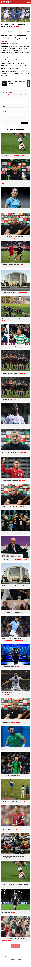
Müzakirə (5, 98)
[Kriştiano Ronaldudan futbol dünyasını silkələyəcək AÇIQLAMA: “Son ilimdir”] (15, 815)
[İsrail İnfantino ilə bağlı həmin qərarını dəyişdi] (15, 547)
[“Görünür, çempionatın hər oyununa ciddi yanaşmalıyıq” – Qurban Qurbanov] (15, 708)
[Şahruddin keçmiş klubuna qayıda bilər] (15, 736)
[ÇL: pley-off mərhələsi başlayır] (15, 654)
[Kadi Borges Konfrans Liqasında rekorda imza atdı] (15, 169)
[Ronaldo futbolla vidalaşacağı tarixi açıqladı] (15, 468)
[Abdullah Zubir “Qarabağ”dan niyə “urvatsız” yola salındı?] (15, 680)
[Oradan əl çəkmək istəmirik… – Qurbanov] (15, 494)
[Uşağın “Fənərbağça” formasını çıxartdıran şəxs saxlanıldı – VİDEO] (15, 926)
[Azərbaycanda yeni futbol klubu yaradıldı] (15, 143)
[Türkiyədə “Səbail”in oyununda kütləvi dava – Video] (15, 306)
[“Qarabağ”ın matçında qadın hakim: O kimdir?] (15, 197)
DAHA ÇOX (15, 946)
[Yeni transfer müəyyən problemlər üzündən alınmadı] (15, 439)
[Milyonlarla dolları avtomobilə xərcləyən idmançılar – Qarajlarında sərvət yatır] (15, 843)
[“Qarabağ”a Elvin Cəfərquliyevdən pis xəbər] (15, 789)
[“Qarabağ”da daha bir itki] (15, 387)
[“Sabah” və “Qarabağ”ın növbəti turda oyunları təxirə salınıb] (15, 871)
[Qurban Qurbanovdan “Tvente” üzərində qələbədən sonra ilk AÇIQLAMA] (15, 224)
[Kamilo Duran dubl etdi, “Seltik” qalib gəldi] (15, 334)
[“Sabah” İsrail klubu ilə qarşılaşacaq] (15, 520)
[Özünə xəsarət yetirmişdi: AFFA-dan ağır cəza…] (15, 280)
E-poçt (4, 111)
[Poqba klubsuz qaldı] (15, 413)
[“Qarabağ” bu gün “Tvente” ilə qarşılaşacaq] (15, 360)
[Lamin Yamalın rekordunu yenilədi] (15, 763)
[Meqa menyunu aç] (28, 2)
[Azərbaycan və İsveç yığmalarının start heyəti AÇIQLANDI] (15, 14)
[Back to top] (27, 963)
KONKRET (13, 956)
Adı (4, 106)
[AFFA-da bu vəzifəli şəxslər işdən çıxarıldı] (15, 573)
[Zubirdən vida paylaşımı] (15, 899)
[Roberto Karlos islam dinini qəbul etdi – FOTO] (15, 599)
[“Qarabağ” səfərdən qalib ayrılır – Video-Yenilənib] (15, 252)
